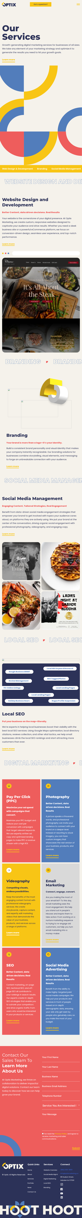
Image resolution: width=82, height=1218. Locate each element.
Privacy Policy (61, 1134)
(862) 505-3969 (66, 1170)
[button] (78, 4)
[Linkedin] (61, 1197)
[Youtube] (61, 1193)
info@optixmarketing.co (69, 1173)
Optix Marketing (13, 1181)
